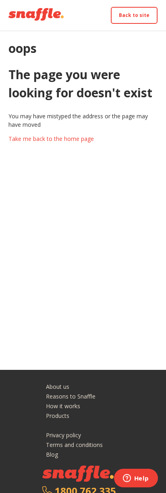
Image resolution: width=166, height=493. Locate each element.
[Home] (36, 18)
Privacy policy (63, 435)
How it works (63, 406)
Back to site (134, 15)
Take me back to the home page (51, 139)
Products (57, 416)
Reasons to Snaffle (70, 396)
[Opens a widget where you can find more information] (136, 479)
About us (57, 386)
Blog (52, 454)
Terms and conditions (74, 445)
